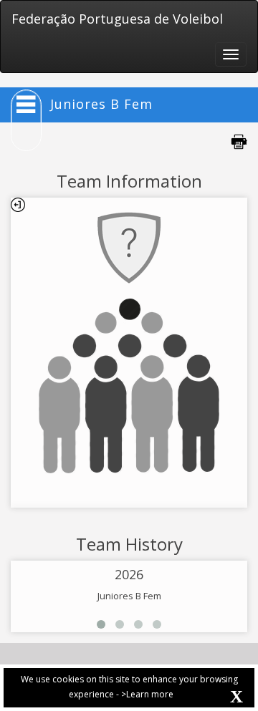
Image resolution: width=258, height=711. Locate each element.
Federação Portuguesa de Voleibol (117, 18)
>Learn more (147, 694)
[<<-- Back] (18, 205)
